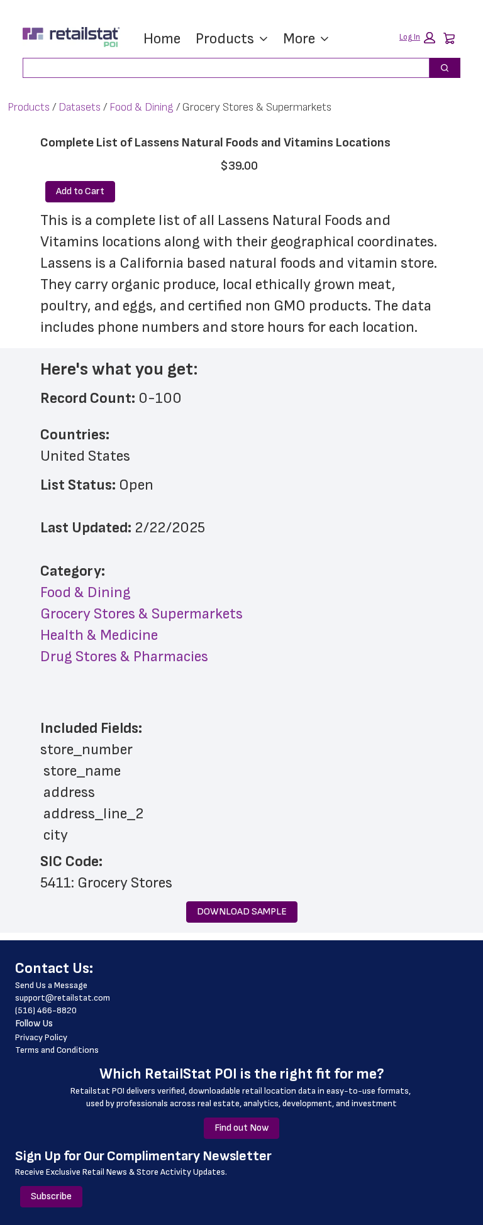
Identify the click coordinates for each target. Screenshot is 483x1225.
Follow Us (34, 1024)
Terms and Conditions (57, 1050)
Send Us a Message (51, 985)
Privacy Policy (41, 1037)
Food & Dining (141, 107)
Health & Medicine (99, 635)
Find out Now (241, 1128)
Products (225, 39)
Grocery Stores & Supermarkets (141, 614)
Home (161, 39)
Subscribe (51, 1196)
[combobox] (221, 67)
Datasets (79, 107)
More (299, 39)
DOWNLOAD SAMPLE (242, 912)
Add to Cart (80, 191)
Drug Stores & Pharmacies (124, 656)
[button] (417, 38)
